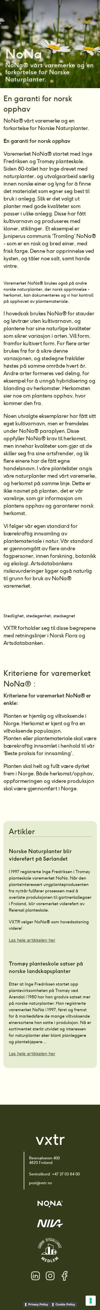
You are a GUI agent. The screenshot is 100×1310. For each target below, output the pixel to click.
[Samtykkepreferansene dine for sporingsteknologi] (91, 1301)
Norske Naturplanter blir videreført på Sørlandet (41, 855)
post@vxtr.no (40, 1182)
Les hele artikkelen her (32, 940)
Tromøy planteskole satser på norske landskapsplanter (46, 967)
